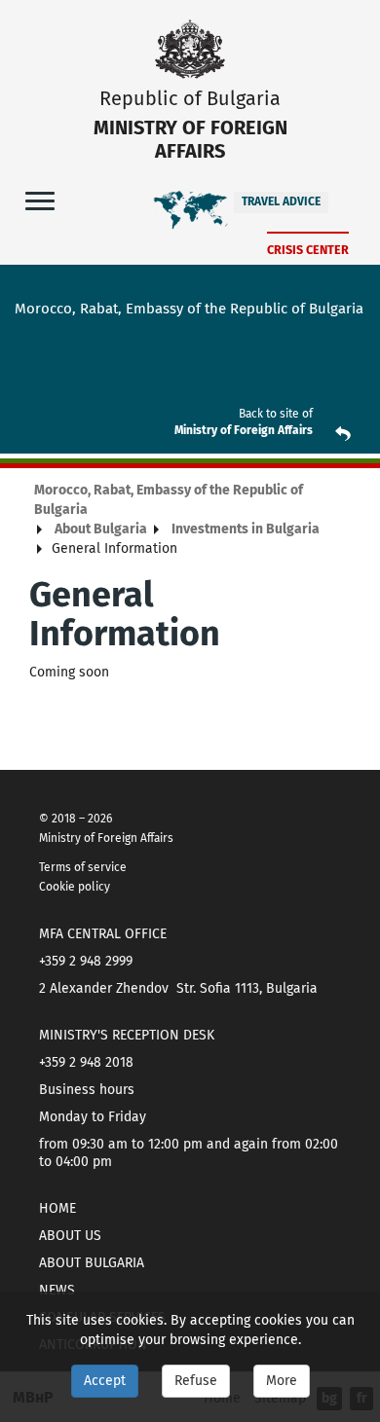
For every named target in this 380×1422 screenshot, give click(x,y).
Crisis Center (308, 249)
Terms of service (83, 867)
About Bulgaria (101, 529)
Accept (105, 1380)
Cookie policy (74, 886)
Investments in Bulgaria (245, 529)
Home (57, 1208)
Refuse (195, 1380)
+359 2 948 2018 (86, 1062)
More (281, 1380)
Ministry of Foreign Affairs (243, 430)
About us (70, 1235)
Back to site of (276, 413)
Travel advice (281, 201)
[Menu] (40, 200)
